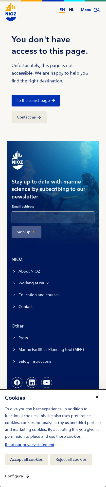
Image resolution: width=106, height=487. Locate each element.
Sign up (23, 232)
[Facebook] (17, 382)
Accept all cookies (26, 459)
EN (62, 10)
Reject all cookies (71, 459)
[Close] (97, 397)
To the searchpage (33, 100)
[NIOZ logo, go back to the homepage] (11, 12)
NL (71, 10)
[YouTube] (46, 382)
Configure (14, 476)
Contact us (26, 117)
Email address (23, 206)
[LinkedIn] (31, 382)
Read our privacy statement (29, 446)
